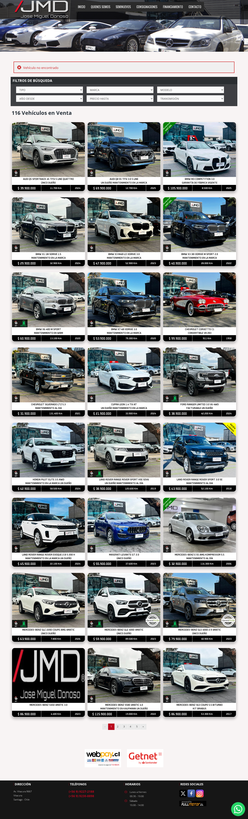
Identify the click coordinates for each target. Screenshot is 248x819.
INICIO (81, 6)
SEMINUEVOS (123, 6)
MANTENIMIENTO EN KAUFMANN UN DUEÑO (124, 708)
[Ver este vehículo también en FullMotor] (192, 803)
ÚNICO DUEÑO (48, 183)
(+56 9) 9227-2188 (81, 791)
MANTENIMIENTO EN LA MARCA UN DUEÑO (48, 483)
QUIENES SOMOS (100, 6)
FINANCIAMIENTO (173, 6)
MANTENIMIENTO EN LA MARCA (48, 258)
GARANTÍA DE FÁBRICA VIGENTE (199, 183)
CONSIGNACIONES (146, 6)
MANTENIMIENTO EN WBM (48, 333)
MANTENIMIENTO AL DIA (48, 408)
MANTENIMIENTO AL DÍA (199, 558)
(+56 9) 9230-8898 (81, 796)
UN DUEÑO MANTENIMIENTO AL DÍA (124, 483)
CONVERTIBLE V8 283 (199, 333)
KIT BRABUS (199, 708)
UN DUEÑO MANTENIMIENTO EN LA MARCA (124, 183)
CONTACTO (195, 6)
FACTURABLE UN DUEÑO (199, 408)
